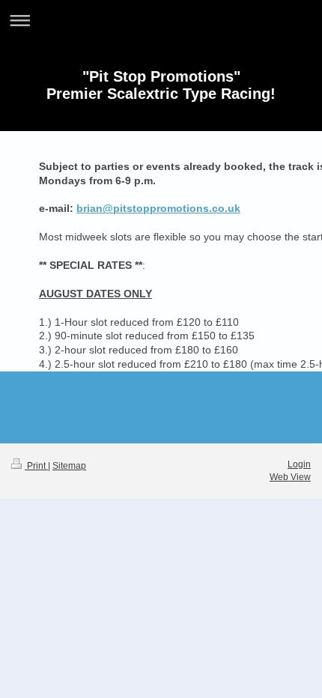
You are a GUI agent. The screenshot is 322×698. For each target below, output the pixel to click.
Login (299, 464)
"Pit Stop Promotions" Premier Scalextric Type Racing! (161, 85)
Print (36, 466)
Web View (290, 477)
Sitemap (69, 466)
